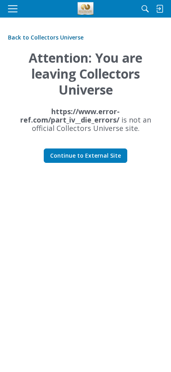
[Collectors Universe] (85, 9)
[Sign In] (159, 9)
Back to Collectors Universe (46, 37)
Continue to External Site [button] (85, 155)
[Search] (145, 9)
